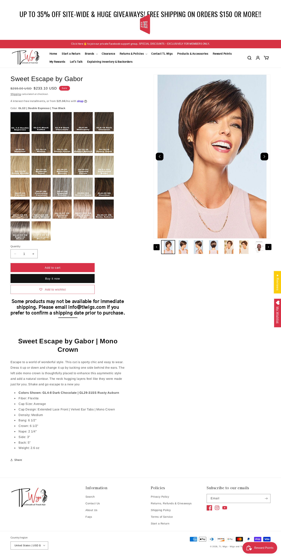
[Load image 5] (229, 247)
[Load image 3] (198, 247)
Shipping (16, 94)
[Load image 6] (244, 247)
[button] (91, 54)
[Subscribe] (266, 498)
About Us (91, 510)
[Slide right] (268, 247)
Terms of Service (162, 516)
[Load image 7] (259, 247)
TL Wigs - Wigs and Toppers (234, 546)
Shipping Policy (161, 510)
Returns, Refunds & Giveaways (171, 503)
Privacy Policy (160, 496)
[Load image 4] (214, 247)
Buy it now (52, 278)
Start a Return (160, 523)
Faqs (88, 516)
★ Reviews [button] (277, 282)
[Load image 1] (168, 247)
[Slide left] (156, 247)
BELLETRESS (143, 24)
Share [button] (18, 459)
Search (90, 496)
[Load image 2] (183, 247)
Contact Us (92, 503)
